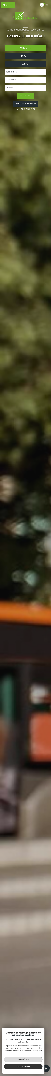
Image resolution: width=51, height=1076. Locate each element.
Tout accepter (23, 1066)
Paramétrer (23, 1059)
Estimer (25, 64)
